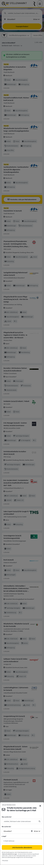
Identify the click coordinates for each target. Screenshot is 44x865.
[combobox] (20, 821)
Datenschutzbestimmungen (9, 854)
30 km (36, 831)
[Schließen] (40, 806)
